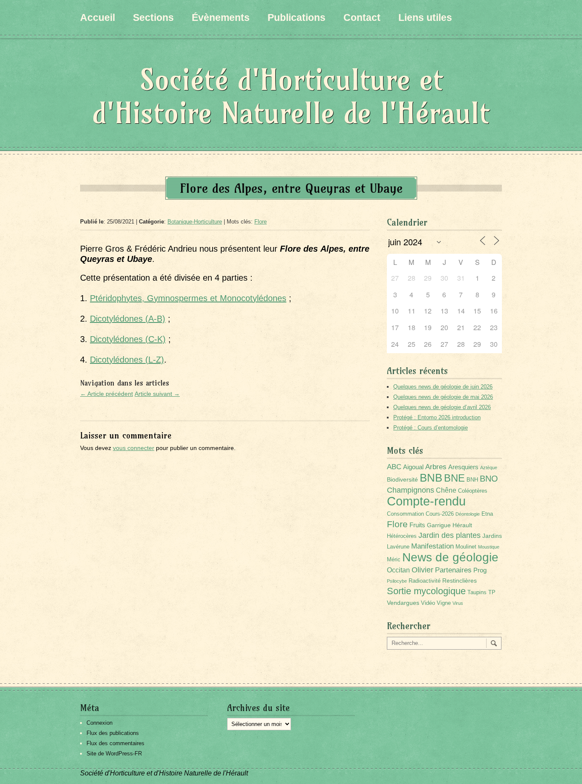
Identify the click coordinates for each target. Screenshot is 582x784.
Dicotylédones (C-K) (128, 339)
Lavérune (398, 547)
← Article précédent (106, 393)
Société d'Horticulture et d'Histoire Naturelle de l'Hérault (291, 96)
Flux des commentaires (115, 743)
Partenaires (453, 570)
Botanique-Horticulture (194, 221)
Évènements (221, 17)
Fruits (417, 524)
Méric (393, 560)
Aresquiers (463, 466)
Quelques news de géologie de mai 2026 (443, 397)
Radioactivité (425, 581)
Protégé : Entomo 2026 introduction (437, 417)
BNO (489, 478)
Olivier (422, 569)
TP (492, 592)
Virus (457, 603)
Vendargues (403, 602)
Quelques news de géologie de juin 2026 (443, 386)
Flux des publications (112, 733)
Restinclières (459, 580)
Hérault (462, 525)
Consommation (405, 514)
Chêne (446, 490)
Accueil (97, 17)
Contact (361, 17)
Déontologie (467, 514)
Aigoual (413, 466)
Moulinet (465, 547)
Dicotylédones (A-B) (127, 318)
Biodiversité (402, 479)
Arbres (436, 466)
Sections (153, 17)
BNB (431, 478)
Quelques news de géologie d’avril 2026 (442, 407)
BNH (472, 480)
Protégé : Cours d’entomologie (430, 427)
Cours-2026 (440, 514)
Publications (297, 17)
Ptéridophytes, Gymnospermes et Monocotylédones (188, 298)
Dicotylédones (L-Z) (127, 359)
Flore (260, 221)
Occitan (398, 570)
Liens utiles (425, 17)
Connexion (99, 723)
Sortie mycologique (426, 591)
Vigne (444, 603)
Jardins (492, 535)
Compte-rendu (426, 501)
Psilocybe (397, 581)
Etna (487, 514)
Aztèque (488, 467)
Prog (480, 570)
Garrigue (439, 525)
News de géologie (450, 557)
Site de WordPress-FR (114, 753)
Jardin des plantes (449, 535)
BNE (454, 478)
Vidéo (428, 603)
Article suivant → (157, 393)
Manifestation (432, 546)
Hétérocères (402, 536)
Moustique (488, 546)
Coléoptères (472, 491)
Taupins (477, 592)
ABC (394, 467)
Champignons (410, 490)
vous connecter (133, 447)
